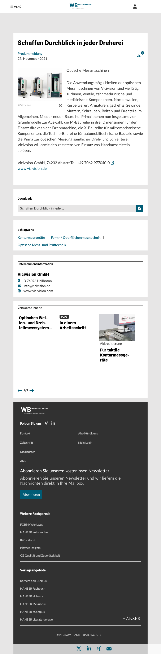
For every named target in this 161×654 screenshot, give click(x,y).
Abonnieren (31, 494)
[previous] (20, 390)
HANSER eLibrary (31, 596)
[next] (32, 390)
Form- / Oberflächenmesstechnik (75, 237)
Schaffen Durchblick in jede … (42, 208)
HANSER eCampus (32, 612)
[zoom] (60, 106)
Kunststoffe (27, 540)
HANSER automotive (34, 532)
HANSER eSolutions (33, 604)
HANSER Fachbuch (32, 588)
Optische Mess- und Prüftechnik (42, 245)
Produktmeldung (30, 53)
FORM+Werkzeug (31, 524)
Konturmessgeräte (31, 237)
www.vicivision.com (38, 291)
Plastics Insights (30, 548)
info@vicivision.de (36, 286)
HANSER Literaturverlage (36, 619)
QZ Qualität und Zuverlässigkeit (40, 555)
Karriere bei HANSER (33, 581)
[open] (138, 55)
